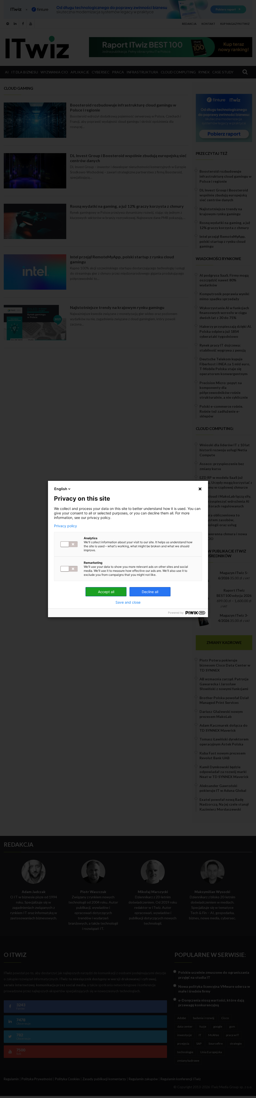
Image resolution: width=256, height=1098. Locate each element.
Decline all (150, 592)
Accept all (106, 592)
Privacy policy (65, 526)
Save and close (128, 602)
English (60, 489)
